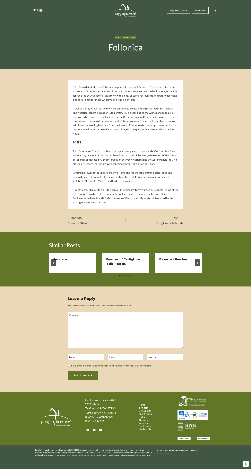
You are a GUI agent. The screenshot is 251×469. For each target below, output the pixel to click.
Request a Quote (178, 10)
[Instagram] (94, 430)
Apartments (145, 413)
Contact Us (145, 429)
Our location (145, 426)
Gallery (143, 416)
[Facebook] (87, 430)
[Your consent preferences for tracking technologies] (246, 464)
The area (143, 420)
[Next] (197, 262)
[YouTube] (100, 430)
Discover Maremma (125, 37)
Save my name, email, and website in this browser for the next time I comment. (111, 365)
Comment (75, 315)
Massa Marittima (77, 221)
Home (142, 404)
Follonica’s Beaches (173, 259)
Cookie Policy (203, 438)
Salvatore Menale (163, 453)
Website (153, 357)
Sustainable (145, 410)
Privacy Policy (184, 438)
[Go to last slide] (53, 262)
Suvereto (60, 259)
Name (73, 357)
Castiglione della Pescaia (169, 221)
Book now (200, 10)
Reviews (143, 423)
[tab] (119, 275)
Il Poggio (143, 407)
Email (112, 357)
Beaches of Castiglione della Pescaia (123, 261)
